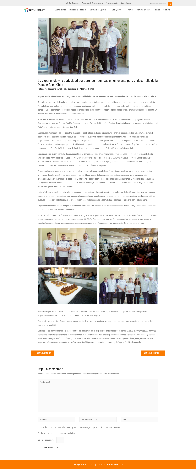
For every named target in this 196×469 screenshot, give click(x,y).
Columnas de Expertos (98, 10)
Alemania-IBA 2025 (143, 10)
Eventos (130, 10)
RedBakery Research (71, 3)
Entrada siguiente (152, 353)
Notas (40, 89)
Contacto (166, 10)
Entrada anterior (43, 353)
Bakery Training (126, 3)
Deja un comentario (72, 89)
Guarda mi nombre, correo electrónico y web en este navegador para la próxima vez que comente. (80, 427)
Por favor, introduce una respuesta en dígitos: (56, 433)
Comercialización (112, 3)
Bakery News (116, 10)
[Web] (139, 420)
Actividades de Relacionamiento (92, 3)
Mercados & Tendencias (78, 10)
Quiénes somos (60, 10)
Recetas (157, 10)
